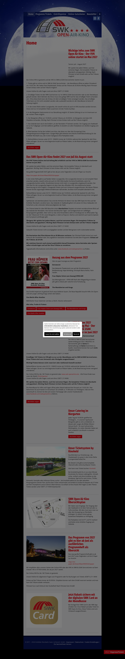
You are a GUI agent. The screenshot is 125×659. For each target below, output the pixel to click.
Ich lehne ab (67, 334)
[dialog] (62, 329)
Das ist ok (76, 334)
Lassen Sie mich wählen (52, 334)
